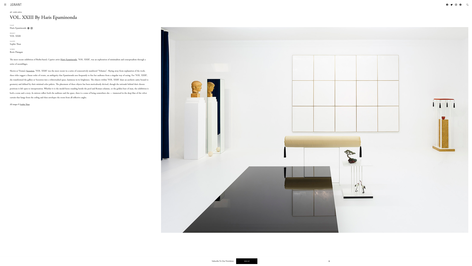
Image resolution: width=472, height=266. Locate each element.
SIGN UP (246, 261)
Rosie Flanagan (16, 52)
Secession (30, 70)
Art (11, 12)
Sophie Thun (15, 44)
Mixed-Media (17, 12)
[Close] (329, 261)
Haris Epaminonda (18, 28)
